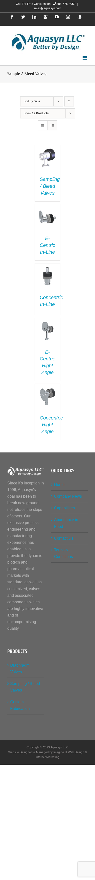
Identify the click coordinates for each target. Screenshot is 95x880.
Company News (68, 496)
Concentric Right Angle (51, 424)
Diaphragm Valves (19, 668)
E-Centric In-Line (47, 245)
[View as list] (52, 125)
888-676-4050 (66, 4)
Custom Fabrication (20, 705)
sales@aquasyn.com (47, 8)
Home (59, 484)
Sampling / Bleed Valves (50, 186)
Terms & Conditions (63, 553)
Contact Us (63, 538)
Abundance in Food (66, 523)
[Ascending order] (69, 101)
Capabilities (64, 508)
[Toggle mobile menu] (85, 57)
